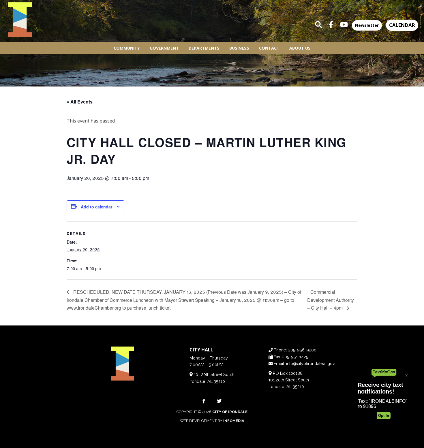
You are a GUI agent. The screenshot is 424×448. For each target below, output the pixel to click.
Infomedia (233, 421)
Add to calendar (96, 207)
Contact (269, 48)
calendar (402, 25)
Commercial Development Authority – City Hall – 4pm (330, 300)
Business (239, 48)
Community (127, 48)
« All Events (80, 101)
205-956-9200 (302, 349)
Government (164, 48)
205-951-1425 (295, 356)
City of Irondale (229, 412)
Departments (204, 48)
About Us (300, 48)
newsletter (367, 25)
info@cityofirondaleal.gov (310, 363)
